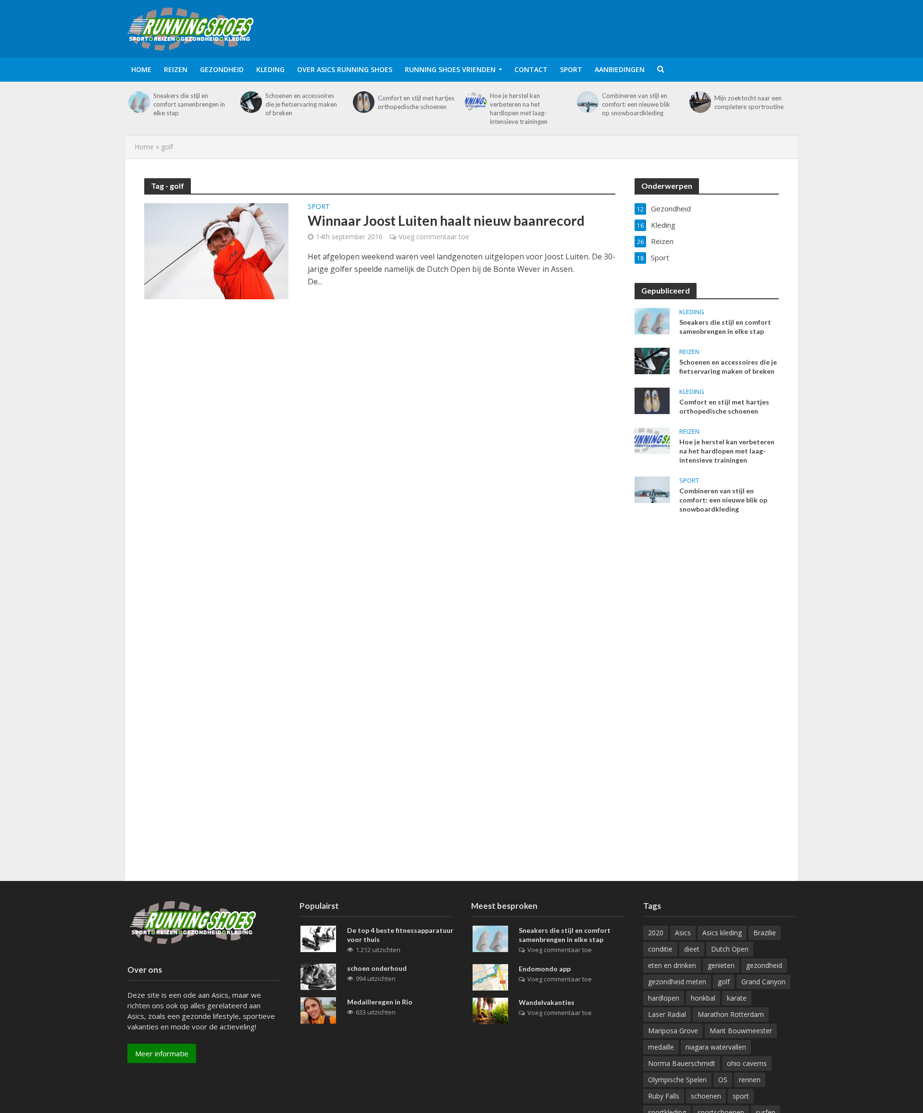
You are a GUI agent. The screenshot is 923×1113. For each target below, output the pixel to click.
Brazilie (764, 932)
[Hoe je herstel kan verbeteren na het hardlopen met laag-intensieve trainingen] (476, 102)
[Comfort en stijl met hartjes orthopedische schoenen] (363, 102)
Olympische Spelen (677, 1079)
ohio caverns (747, 1063)
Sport (571, 69)
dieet (691, 949)
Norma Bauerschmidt (681, 1063)
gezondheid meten (677, 981)
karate (737, 998)
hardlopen (663, 998)
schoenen (706, 1096)
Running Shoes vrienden (450, 69)
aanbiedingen (620, 69)
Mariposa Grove (673, 1030)
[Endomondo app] (490, 976)
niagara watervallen (716, 1047)
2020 (655, 932)
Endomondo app (545, 969)
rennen (750, 1079)
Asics (683, 932)
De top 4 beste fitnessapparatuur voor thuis (400, 934)
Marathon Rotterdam (731, 1014)
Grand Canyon (763, 981)
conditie (660, 949)
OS (722, 1079)
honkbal (703, 998)
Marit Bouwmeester (741, 1030)
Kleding (270, 69)
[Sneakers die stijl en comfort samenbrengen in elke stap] (139, 102)
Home (141, 69)
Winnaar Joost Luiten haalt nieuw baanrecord (446, 220)
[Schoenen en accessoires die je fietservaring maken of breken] (251, 102)
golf (724, 981)
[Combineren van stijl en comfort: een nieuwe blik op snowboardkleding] (588, 102)
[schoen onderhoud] (318, 976)
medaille (661, 1047)
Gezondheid (222, 69)
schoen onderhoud (377, 968)
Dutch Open (729, 949)
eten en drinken (672, 965)
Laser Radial (667, 1014)
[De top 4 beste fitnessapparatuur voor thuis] (318, 938)
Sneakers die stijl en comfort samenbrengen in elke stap (189, 104)
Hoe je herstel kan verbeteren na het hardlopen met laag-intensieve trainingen (519, 108)
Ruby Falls (663, 1096)
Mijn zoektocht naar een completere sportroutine (749, 102)
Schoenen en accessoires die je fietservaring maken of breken (301, 104)
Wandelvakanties (546, 1002)
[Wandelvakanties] (490, 1010)
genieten (721, 965)
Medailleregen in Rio (379, 1002)
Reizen (175, 69)
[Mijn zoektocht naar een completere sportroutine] (700, 102)
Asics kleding (722, 932)
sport (741, 1096)
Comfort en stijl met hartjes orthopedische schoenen (416, 102)
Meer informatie (161, 1053)
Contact (531, 69)
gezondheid (764, 965)
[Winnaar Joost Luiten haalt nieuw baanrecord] (216, 250)
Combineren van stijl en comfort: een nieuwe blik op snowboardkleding (636, 104)
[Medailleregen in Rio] (318, 1010)
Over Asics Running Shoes (344, 69)
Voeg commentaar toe (434, 236)
